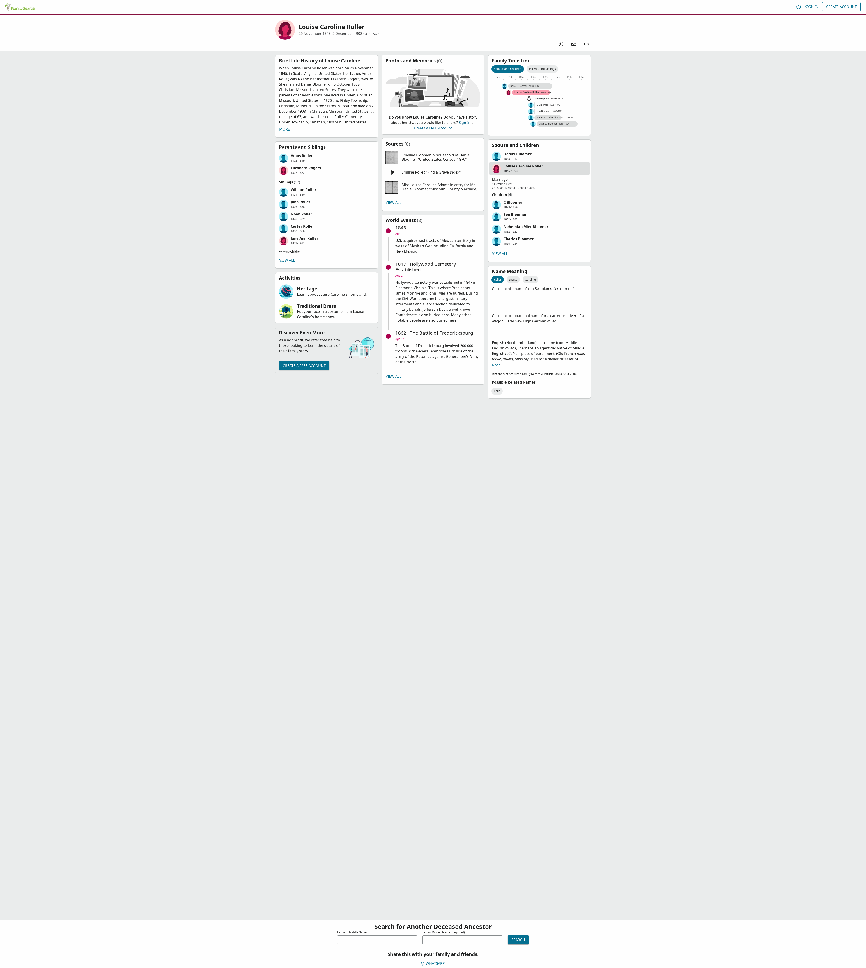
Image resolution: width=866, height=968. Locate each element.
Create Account (841, 6)
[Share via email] (573, 44)
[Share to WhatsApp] (561, 44)
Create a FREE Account (304, 365)
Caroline (530, 279)
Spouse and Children (507, 69)
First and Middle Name (352, 932)
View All (287, 260)
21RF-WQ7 (372, 34)
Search (518, 939)
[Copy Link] (586, 44)
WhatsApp (435, 963)
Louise (513, 279)
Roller (497, 279)
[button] (326, 158)
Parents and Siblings (542, 69)
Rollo (497, 391)
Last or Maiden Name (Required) (443, 932)
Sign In (811, 6)
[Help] (798, 6)
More (284, 129)
